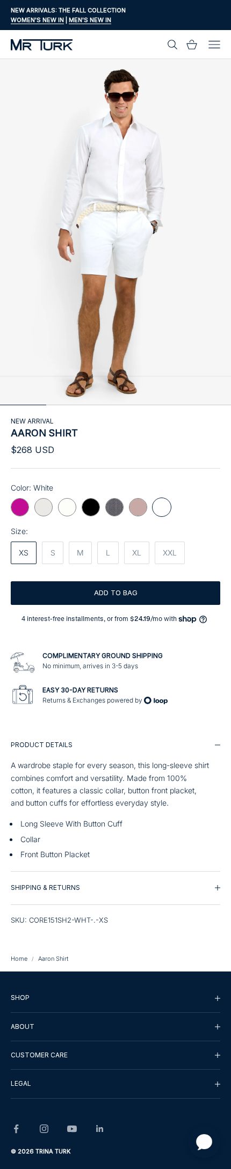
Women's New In (37, 20)
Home (19, 958)
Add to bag (116, 592)
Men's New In (90, 20)
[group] (115, 800)
